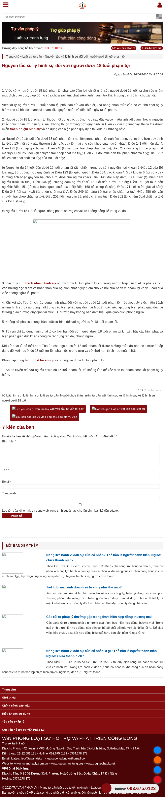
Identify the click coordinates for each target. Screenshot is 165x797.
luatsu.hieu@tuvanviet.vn (27, 758)
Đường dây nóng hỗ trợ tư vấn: (32, 48)
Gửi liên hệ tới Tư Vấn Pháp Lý (23, 729)
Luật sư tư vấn (32, 56)
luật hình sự (31, 395)
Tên (5, 470)
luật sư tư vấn (49, 395)
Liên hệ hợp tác (151, 48)
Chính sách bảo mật (16, 705)
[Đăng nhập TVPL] (159, 4)
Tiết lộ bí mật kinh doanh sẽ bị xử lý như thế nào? (84, 587)
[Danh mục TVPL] (5, 4)
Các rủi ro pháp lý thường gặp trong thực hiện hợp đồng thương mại (99, 617)
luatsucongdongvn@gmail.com (67, 758)
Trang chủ (12, 56)
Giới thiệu (9, 697)
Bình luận (9, 441)
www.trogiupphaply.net (100, 763)
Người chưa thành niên (75, 395)
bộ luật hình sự (12, 395)
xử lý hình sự (127, 395)
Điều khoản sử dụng (16, 713)
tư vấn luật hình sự (104, 395)
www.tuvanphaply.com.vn (31, 763)
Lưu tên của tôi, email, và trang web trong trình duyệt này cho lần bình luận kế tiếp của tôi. (60, 510)
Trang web (9, 493)
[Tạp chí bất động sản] (82, 4)
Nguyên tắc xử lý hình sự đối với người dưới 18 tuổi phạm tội (66, 65)
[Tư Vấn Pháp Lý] (82, 33)
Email (6, 481)
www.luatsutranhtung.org (67, 763)
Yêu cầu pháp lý (125, 48)
